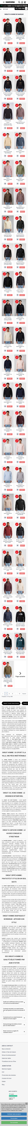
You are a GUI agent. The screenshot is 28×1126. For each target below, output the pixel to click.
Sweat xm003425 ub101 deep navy (20, 67)
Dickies (24, 742)
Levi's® (16, 744)
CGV (3, 1072)
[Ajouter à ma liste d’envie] (5, 43)
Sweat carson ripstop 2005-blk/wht (20, 514)
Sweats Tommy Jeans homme (11, 703)
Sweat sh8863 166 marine (8, 375)
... (15, 693)
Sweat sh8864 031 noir (8, 403)
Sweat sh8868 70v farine (8, 458)
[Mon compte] (22, 2)
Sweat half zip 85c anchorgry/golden (8, 264)
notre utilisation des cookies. (15, 1110)
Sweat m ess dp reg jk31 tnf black (8, 653)
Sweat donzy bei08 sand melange (8, 152)
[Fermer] (26, 1104)
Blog (3, 1084)
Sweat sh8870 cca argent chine (20, 486)
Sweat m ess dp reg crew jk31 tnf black (20, 625)
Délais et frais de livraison (9, 1052)
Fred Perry (9, 742)
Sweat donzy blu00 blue (20, 152)
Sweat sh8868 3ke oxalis (20, 430)
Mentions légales (6, 1069)
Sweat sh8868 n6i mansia (20, 458)
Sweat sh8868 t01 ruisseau (8, 486)
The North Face (16, 739)
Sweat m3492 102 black (20, 319)
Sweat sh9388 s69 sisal (8, 514)
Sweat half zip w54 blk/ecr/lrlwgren (20, 264)
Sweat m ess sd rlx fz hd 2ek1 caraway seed (8, 681)
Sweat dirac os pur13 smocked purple (20, 123)
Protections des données (9, 1075)
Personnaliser (14, 1118)
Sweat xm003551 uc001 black (8, 95)
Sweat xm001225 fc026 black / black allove (20, 38)
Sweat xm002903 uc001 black (8, 67)
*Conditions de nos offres (9, 1061)
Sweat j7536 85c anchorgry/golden (8, 319)
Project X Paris (17, 742)
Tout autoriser (14, 1122)
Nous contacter (6, 1049)
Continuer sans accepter (14, 1114)
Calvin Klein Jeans (7, 744)
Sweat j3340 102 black (8, 291)
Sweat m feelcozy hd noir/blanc (7, 39)
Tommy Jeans (6, 813)
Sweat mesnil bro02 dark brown (8, 208)
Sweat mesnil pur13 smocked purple (20, 208)
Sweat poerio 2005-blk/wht (20, 542)
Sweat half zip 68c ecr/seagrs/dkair (8, 236)
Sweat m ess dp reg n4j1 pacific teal (20, 653)
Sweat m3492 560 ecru (8, 347)
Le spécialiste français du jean (10, 2)
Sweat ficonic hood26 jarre (20, 597)
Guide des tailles (6, 1058)
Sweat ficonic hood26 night (7, 625)
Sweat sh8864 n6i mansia (8, 430)
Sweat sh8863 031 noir (20, 347)
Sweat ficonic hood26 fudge (7, 597)
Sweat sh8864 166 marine (20, 403)
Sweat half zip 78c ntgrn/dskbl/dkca (20, 236)
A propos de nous (6, 1078)
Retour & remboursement (9, 1055)
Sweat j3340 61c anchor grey (20, 291)
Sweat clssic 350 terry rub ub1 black (8, 124)
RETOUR (5, 9)
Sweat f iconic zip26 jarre (20, 570)
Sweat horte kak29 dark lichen (20, 180)
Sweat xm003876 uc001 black (20, 95)
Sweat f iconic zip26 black (8, 570)
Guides (4, 1081)
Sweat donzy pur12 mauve (8, 180)
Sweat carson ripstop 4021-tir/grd (7, 542)
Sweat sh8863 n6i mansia (20, 375)
